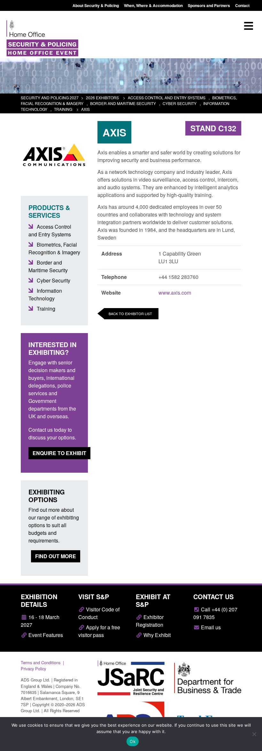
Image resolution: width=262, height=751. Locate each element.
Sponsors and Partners (209, 5)
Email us (210, 627)
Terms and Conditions (40, 662)
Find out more (55, 556)
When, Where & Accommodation (153, 5)
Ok (132, 741)
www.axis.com (174, 292)
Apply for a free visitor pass (99, 631)
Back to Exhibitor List (130, 313)
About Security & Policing (96, 5)
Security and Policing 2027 (50, 97)
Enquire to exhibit (59, 453)
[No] (254, 734)
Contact (242, 5)
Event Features (45, 635)
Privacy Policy (33, 668)
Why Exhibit (156, 635)
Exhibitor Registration (150, 620)
